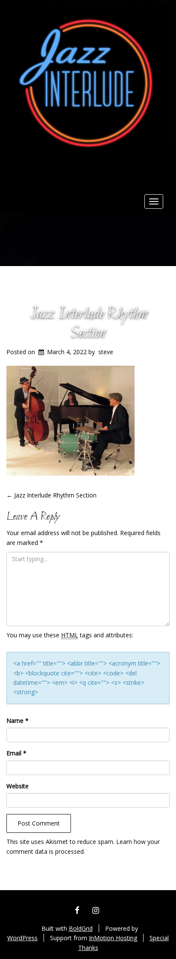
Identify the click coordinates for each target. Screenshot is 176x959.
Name (17, 720)
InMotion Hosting (113, 938)
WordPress (22, 938)
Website (17, 786)
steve (105, 352)
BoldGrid (81, 928)
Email (16, 753)
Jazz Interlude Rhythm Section (88, 323)
